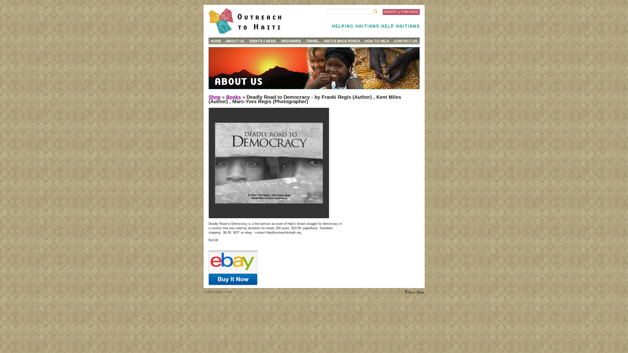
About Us (235, 41)
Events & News (262, 41)
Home (216, 41)
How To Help (377, 41)
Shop (215, 97)
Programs (291, 41)
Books (233, 97)
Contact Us (405, 41)
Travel (312, 41)
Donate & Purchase (401, 12)
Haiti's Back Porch (342, 41)
